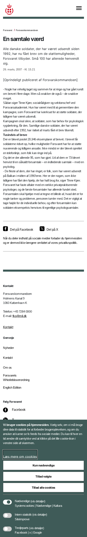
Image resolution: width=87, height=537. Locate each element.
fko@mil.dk (20, 316)
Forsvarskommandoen (27, 30)
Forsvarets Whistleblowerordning (16, 378)
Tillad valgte (43, 476)
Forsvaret (7, 30)
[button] (38, 499)
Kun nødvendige (44, 465)
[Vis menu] (79, 8)
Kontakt (8, 327)
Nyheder (8, 347)
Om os (7, 367)
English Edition (12, 387)
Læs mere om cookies (20, 457)
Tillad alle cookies (43, 487)
